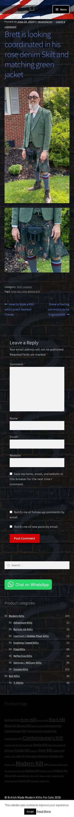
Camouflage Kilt (16, 731)
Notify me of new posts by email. (36, 527)
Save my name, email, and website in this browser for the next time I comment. (36, 479)
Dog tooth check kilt (57, 745)
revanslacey (45, 21)
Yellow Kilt (44, 781)
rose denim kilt (31, 291)
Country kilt (10, 745)
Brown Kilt (24, 726)
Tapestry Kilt (45, 776)
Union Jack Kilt (11, 781)
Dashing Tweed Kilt (24, 745)
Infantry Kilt (10, 756)
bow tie (15, 291)
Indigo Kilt (59, 750)
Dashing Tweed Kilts (26, 642)
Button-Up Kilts (23, 629)
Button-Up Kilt (38, 726)
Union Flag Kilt (57, 776)
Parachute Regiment (58, 764)
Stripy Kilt (34, 776)
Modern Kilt (29, 763)
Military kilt (10, 764)
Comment (17, 364)
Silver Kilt (10, 775)
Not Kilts (14, 676)
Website (15, 455)
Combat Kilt (49, 731)
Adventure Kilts (22, 622)
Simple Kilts (20, 669)
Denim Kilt (40, 745)
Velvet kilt (24, 781)
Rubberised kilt (47, 771)
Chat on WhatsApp (32, 584)
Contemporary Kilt (43, 737)
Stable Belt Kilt (22, 776)
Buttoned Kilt (53, 726)
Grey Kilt (45, 750)
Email (15, 437)
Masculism (31, 756)
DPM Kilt (9, 750)
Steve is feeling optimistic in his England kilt (58, 309)
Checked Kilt (34, 731)
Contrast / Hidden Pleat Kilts (31, 636)
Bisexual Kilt (42, 720)
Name (15, 418)
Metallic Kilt (56, 756)
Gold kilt (34, 751)
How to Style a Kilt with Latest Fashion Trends (19, 309)
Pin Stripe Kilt (11, 771)
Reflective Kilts (22, 656)
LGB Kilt (20, 756)
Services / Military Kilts (27, 662)
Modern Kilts (16, 616)
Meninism (43, 756)
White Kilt (35, 781)
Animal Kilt (12, 720)
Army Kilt (29, 719)
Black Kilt (57, 719)
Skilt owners (24, 287)
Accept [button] (30, 811)
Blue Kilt (10, 726)
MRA (46, 764)
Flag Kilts (19, 649)
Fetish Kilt (22, 750)
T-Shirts (18, 682)
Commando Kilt (13, 738)
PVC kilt (21, 771)
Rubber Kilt (60, 770)
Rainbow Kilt (32, 770)
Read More (44, 811)
